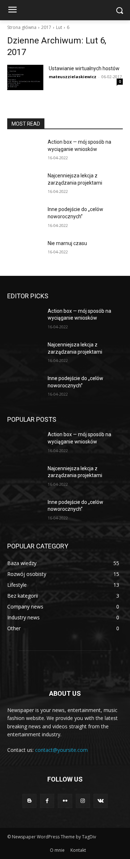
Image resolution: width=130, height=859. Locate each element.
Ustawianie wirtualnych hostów (84, 68)
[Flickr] (65, 801)
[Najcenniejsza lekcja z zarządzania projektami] (24, 184)
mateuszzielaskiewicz (72, 76)
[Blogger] (29, 801)
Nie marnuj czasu (67, 243)
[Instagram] (83, 801)
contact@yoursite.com (61, 749)
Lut (59, 27)
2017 (46, 27)
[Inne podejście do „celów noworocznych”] (24, 218)
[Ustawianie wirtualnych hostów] (25, 77)
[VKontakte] (101, 801)
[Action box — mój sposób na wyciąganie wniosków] (24, 151)
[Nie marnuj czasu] (24, 252)
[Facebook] (47, 801)
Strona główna (21, 27)
